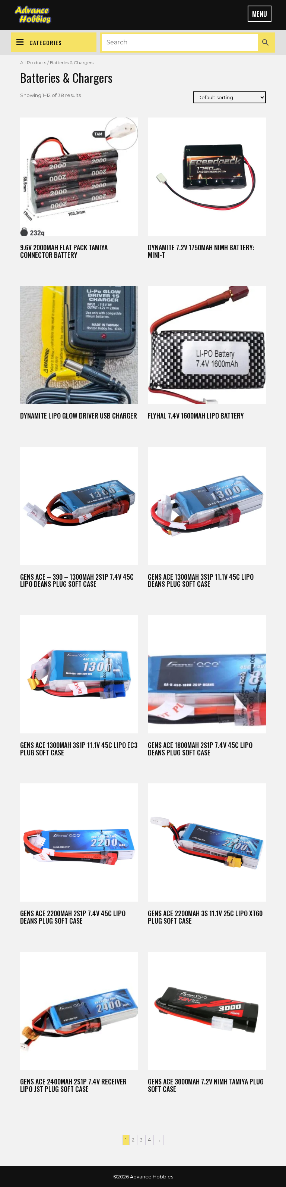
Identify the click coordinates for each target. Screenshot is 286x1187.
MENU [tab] (259, 14)
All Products (33, 62)
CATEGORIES (45, 42)
